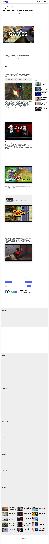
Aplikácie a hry (5, 6)
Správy (10, 6)
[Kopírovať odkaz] (16, 292)
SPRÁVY (14, 1)
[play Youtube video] (18, 91)
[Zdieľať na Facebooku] (5, 292)
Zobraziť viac (9, 533)
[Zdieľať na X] (7, 292)
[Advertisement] (18, 19)
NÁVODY (17, 1)
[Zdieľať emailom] (14, 292)
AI (22, 1)
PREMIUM (11, 1)
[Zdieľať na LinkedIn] (9, 292)
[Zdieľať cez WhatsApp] (12, 292)
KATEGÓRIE (25, 1)
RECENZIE (20, 1)
